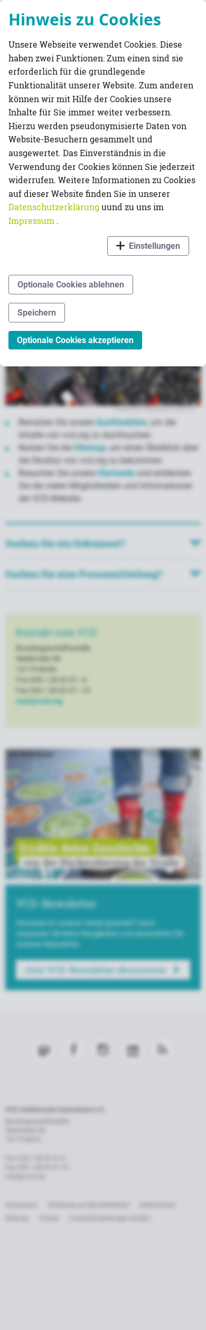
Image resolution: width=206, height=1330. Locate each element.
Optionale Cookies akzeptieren (75, 340)
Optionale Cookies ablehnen (70, 285)
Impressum (32, 220)
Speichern (36, 313)
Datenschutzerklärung (54, 206)
